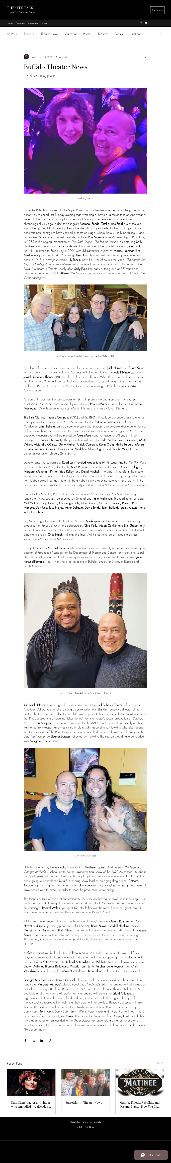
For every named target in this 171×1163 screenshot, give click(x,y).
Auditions (135, 34)
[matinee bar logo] (140, 1082)
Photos (87, 34)
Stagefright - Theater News (83, 1102)
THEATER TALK (20, 7)
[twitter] (146, 23)
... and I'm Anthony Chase (21, 12)
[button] (159, 34)
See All (160, 1063)
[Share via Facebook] (25, 1040)
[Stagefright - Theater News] (85, 1082)
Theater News (49, 34)
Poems (119, 34)
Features (103, 34)
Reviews (29, 34)
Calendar (71, 34)
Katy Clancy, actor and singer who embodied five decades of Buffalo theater (31, 1104)
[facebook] (141, 23)
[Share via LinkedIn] (41, 1040)
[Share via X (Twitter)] (33, 1040)
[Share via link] (49, 1040)
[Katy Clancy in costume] (31, 1082)
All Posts (12, 34)
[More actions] (145, 57)
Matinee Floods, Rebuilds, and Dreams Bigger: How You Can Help (139, 1104)
